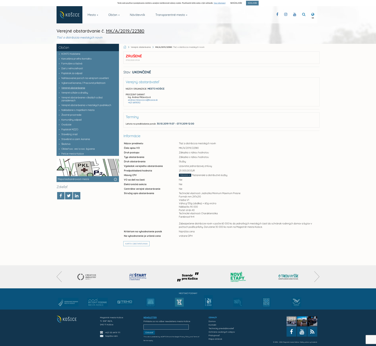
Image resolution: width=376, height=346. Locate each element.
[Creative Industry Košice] (87, 277)
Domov (212, 321)
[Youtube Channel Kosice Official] (294, 15)
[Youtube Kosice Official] (302, 332)
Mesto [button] (92, 15)
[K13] (179, 303)
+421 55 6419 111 (112, 332)
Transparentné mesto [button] (170, 15)
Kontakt (212, 325)
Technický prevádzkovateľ (221, 328)
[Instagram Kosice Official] (285, 15)
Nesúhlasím (236, 3)
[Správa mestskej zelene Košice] (237, 303)
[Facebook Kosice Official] (277, 15)
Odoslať (149, 332)
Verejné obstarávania (141, 47)
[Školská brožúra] (288, 277)
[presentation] (59, 276)
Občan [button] (113, 15)
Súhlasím (252, 3)
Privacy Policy (185, 337)
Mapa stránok (215, 339)
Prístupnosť (214, 335)
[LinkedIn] (76, 195)
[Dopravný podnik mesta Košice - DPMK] (68, 303)
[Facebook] (60, 195)
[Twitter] (68, 195)
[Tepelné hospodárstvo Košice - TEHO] (124, 299)
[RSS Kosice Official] (312, 332)
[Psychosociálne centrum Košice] (266, 303)
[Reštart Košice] (137, 277)
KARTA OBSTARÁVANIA (136, 243)
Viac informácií (219, 3)
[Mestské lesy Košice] (150, 303)
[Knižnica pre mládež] (296, 303)
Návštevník (137, 15)
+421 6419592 (134, 102)
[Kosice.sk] (69, 14)
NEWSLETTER (150, 317)
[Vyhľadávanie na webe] (303, 15)
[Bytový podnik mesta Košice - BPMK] (97, 303)
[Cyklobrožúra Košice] (238, 277)
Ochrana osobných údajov (222, 332)
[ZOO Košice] (208, 308)
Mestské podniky (188, 293)
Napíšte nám (111, 336)
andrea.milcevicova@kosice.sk (143, 100)
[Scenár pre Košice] (188, 277)
